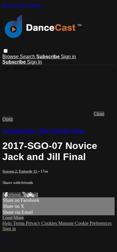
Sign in (68, 56)
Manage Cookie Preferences (85, 223)
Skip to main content (21, 4)
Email (32, 194)
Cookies (49, 223)
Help (7, 223)
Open (7, 119)
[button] (6, 51)
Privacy (33, 223)
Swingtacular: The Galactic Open (43, 130)
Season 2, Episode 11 (20, 171)
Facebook (12, 194)
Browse (11, 56)
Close (99, 113)
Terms (19, 223)
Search (28, 56)
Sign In (34, 61)
